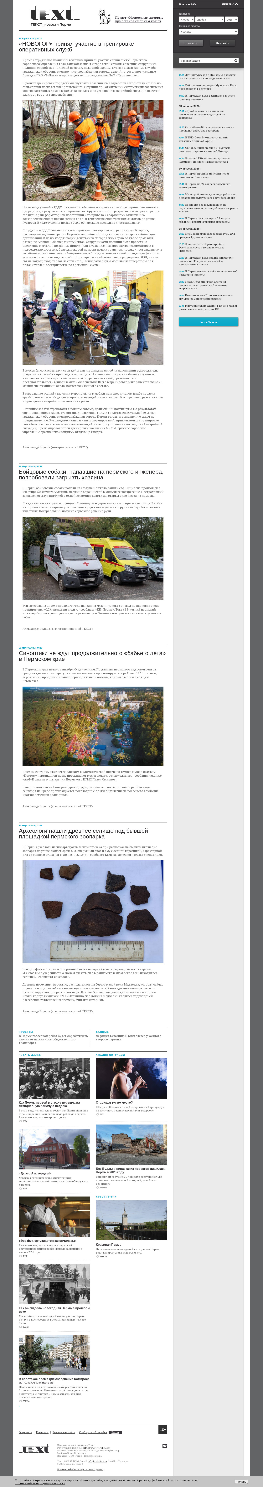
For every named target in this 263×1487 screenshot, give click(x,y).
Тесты (115, 1432)
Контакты (42, 1432)
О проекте (25, 1432)
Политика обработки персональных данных (80, 1469)
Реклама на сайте (64, 1432)
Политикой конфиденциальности (40, 1483)
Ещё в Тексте (209, 322)
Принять (241, 1481)
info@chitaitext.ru (97, 1461)
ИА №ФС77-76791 (93, 1447)
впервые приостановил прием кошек (139, 19)
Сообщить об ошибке (93, 1432)
